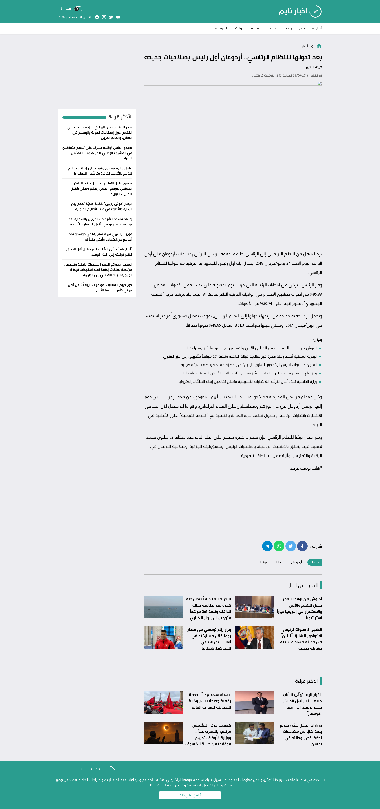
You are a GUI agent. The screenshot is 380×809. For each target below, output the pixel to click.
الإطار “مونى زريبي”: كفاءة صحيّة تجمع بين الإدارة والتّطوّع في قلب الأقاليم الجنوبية (101, 206)
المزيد (223, 28)
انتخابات (279, 562)
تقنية (255, 28)
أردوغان (296, 562)
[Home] (319, 45)
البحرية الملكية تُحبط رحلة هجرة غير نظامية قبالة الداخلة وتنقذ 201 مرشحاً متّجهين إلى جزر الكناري (240, 356)
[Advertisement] (233, 215)
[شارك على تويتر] (290, 546)
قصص (303, 28)
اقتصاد (271, 28)
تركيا (263, 562)
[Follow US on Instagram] (104, 17)
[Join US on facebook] (96, 17)
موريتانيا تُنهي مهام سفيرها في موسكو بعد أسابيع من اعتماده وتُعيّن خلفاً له (100, 236)
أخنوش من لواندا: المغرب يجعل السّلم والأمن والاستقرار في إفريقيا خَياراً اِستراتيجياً (252, 348)
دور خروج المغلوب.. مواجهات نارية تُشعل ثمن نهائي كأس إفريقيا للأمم (100, 287)
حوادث (239, 28)
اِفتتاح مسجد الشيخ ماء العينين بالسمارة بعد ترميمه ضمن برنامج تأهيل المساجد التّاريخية (100, 221)
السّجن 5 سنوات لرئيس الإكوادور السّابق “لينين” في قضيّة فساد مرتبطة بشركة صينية (249, 364)
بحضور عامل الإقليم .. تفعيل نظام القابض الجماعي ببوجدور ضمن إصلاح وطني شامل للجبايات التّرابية (101, 188)
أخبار (319, 28)
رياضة (288, 28)
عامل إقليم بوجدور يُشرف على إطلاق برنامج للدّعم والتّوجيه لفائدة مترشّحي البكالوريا (100, 171)
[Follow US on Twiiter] (111, 17)
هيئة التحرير (314, 67)
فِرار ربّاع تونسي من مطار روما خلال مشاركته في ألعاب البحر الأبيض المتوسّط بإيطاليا (250, 373)
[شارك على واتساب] (279, 546)
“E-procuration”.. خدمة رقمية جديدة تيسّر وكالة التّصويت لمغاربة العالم (210, 701)
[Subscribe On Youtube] (118, 17)
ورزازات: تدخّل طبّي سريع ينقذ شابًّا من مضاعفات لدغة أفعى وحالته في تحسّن (301, 734)
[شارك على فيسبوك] (302, 546)
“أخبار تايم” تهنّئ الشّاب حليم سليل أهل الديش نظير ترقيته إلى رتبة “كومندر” (302, 704)
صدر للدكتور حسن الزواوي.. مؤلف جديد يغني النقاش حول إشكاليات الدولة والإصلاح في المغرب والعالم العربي (99, 132)
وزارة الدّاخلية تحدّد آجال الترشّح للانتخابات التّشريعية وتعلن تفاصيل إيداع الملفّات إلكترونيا (248, 381)
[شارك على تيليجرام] (267, 546)
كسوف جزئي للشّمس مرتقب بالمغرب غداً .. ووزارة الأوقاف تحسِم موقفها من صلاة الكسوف (208, 734)
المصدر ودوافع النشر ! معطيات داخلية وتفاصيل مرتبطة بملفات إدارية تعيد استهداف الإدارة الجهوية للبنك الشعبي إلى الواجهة (98, 269)
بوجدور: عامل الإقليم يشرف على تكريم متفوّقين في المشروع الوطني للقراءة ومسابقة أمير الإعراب (97, 152)
